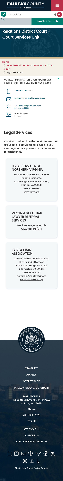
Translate (31, 368)
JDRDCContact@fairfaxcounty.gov (30, 98)
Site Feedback (31, 381)
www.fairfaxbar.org (31, 279)
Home (5, 62)
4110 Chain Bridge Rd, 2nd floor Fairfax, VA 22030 (28, 107)
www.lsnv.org (31, 192)
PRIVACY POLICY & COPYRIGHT (31, 388)
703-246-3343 (21, 90)
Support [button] (29, 435)
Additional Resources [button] (30, 441)
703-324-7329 (31, 415)
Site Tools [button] (29, 429)
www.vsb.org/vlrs (31, 229)
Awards (31, 374)
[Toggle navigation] (57, 5)
